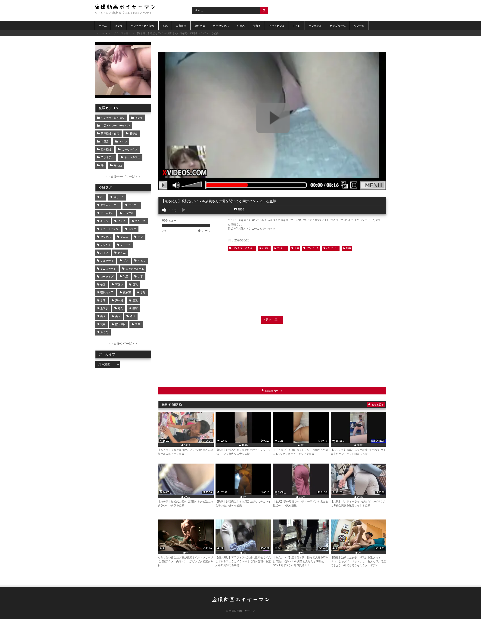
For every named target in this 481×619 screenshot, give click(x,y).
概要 (240, 209)
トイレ (297, 25)
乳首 (125, 276)
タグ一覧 (359, 25)
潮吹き (104, 308)
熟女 (120, 308)
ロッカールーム (135, 268)
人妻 (140, 276)
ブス (125, 260)
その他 (118, 165)
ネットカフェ (277, 25)
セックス (105, 236)
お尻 (165, 25)
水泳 (143, 292)
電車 (103, 324)
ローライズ (106, 276)
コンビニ (140, 220)
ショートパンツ (109, 228)
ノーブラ (125, 244)
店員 (296, 248)
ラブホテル (315, 25)
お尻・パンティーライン (115, 125)
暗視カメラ (106, 292)
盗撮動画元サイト (273, 390)
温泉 (135, 300)
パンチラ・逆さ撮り (142, 25)
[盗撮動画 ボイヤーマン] (125, 7)
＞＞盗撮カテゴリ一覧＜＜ (123, 176)
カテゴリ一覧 (338, 25)
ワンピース (312, 248)
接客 (348, 248)
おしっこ (118, 197)
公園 (103, 284)
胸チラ (119, 25)
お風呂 (241, 25)
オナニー (133, 205)
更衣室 (127, 292)
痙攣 (135, 308)
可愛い (265, 248)
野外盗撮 (199, 25)
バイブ (104, 252)
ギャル (104, 220)
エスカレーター (109, 205)
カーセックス (221, 25)
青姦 (137, 324)
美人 (117, 316)
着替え (257, 25)
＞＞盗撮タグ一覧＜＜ (123, 343)
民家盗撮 (181, 25)
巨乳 (135, 284)
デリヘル (105, 244)
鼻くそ (104, 332)
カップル (128, 213)
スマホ (132, 228)
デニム (124, 236)
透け (132, 316)
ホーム (103, 25)
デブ (140, 236)
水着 (103, 300)
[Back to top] (469, 607)
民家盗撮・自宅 (110, 133)
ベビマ (142, 260)
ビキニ (122, 252)
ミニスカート (108, 268)
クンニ (122, 220)
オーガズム (106, 213)
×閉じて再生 (272, 319)
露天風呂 (120, 324)
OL (102, 197)
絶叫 (103, 316)
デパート (282, 248)
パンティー (332, 248)
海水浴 (119, 300)
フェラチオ (106, 260)
